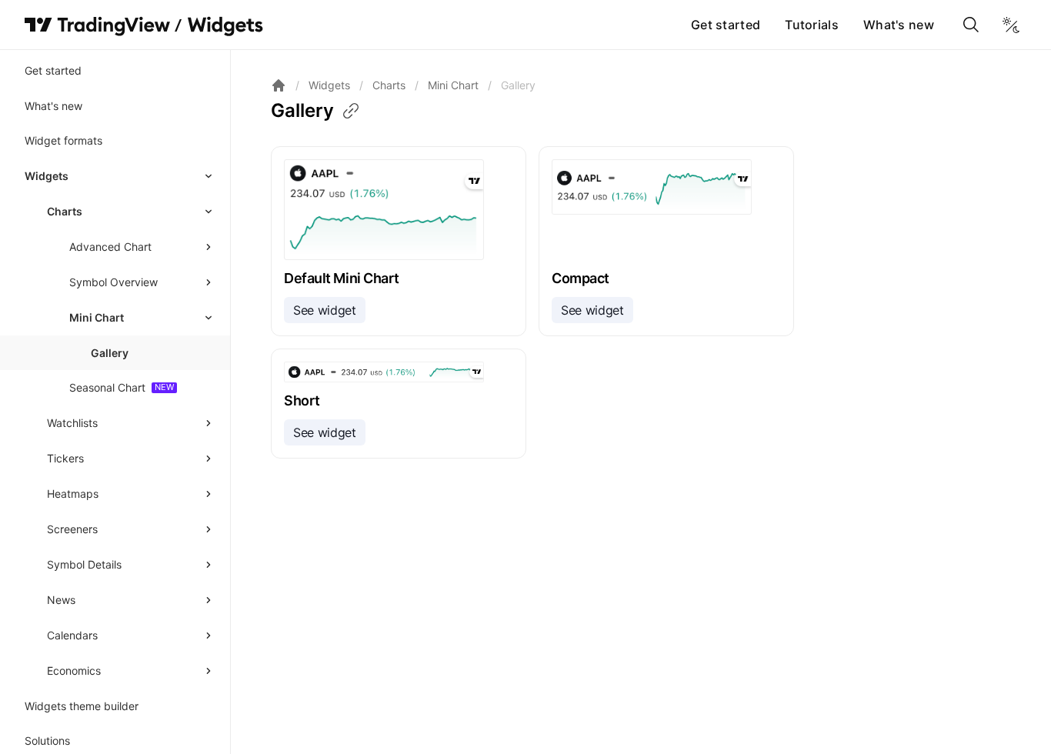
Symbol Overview (113, 282)
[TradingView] (97, 24)
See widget (324, 310)
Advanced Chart (110, 246)
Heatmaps (72, 493)
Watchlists (72, 422)
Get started (725, 24)
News (61, 599)
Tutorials (812, 24)
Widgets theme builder (81, 705)
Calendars (72, 635)
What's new (898, 24)
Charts (64, 211)
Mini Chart (96, 317)
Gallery (109, 352)
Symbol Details (84, 564)
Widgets (46, 175)
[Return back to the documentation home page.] (278, 85)
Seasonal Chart (107, 387)
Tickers (65, 458)
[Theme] (1011, 24)
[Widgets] (224, 27)
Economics (74, 670)
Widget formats (63, 140)
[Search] (971, 24)
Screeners (72, 528)
